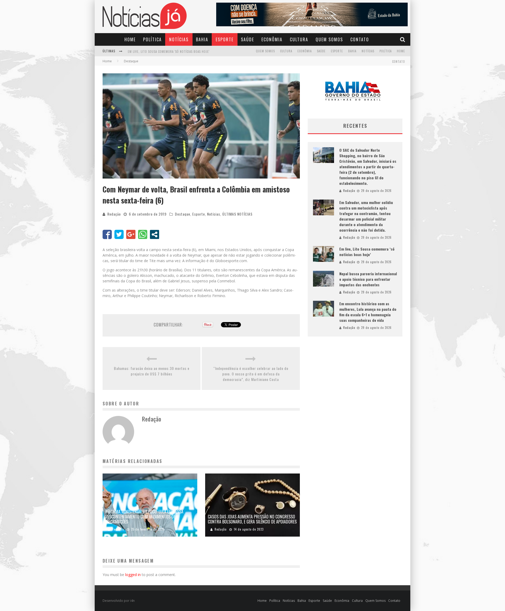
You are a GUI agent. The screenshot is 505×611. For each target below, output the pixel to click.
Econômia (271, 39)
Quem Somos (329, 39)
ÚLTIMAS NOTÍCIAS (237, 214)
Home (130, 39)
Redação (114, 214)
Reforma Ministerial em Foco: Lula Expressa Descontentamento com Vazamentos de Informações (144, 516)
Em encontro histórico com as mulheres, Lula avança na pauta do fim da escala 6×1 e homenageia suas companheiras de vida (367, 312)
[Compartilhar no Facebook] (107, 234)
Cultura (299, 39)
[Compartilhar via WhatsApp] (142, 234)
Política (152, 39)
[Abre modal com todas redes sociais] (154, 234)
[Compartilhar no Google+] (130, 234)
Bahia (202, 39)
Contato (359, 39)
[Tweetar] (119, 234)
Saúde (247, 39)
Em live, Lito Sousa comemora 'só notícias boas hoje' (168, 51)
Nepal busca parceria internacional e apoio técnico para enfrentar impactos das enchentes (368, 279)
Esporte (225, 39)
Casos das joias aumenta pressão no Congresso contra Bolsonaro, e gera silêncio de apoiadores (252, 519)
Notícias (179, 39)
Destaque (182, 214)
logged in (133, 574)
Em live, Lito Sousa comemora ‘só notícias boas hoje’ (367, 251)
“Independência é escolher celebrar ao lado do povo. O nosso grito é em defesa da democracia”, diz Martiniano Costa (250, 373)
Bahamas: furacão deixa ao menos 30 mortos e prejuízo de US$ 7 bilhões (151, 370)
